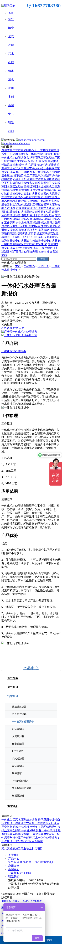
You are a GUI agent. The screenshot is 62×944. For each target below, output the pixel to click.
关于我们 (13, 854)
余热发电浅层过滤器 (28, 222)
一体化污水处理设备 (23, 721)
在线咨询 (6, 328)
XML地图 (36, 901)
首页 (11, 13)
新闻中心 (13, 869)
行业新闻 (25, 872)
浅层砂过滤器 (19, 706)
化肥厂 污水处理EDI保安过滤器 (29, 226)
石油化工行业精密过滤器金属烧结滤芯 (36, 179)
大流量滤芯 (18, 736)
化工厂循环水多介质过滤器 (32, 172)
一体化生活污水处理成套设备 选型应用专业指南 (30, 819)
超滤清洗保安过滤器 (44, 240)
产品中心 (29, 266)
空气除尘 (12, 678)
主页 (18, 266)
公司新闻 (13, 872)
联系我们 (13, 876)
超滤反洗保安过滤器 (31, 229)
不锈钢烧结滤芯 (20, 781)
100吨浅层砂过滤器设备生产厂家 (21, 161)
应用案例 (13, 865)
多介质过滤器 (19, 714)
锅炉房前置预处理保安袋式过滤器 (31, 190)
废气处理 (12, 687)
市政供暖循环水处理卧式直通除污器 (38, 208)
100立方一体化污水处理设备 (36, 153)
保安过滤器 (18, 743)
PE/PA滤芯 (17, 751)
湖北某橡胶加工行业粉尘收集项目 (22, 848)
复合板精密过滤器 (21, 788)
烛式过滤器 (18, 729)
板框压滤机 (18, 795)
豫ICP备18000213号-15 (15, 901)
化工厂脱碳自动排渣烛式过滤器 (20, 182)
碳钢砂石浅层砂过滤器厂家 (43, 157)
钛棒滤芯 (17, 773)
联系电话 (18, 328)
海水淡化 (12, 806)
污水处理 (43, 266)
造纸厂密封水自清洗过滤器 (37, 215)
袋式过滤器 (18, 758)
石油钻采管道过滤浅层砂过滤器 (20, 211)
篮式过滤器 (18, 766)
